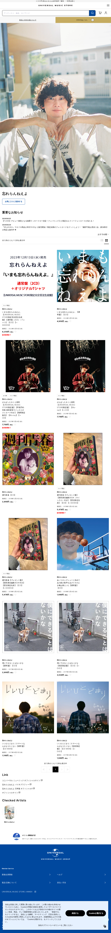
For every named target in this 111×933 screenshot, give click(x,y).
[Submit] (92, 13)
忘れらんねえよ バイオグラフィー (16, 784)
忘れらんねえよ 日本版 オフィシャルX (17, 788)
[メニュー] (108, 5)
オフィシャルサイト (10, 793)
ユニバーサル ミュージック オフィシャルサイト (21, 780)
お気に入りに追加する (13, 201)
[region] (28, 20)
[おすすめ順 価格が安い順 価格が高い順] (102, 234)
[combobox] (49, 13)
